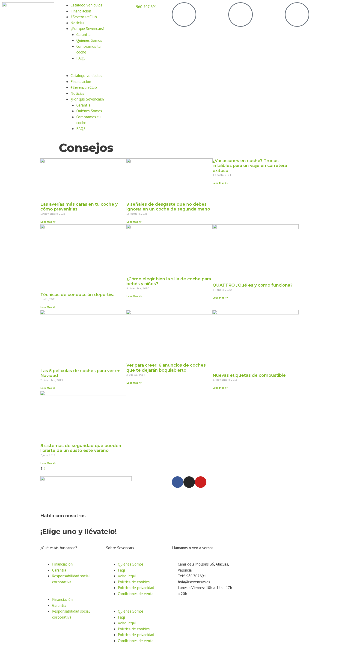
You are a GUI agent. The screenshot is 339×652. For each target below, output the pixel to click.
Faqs (121, 570)
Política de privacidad (136, 587)
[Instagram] (189, 482)
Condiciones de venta (135, 593)
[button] (85, 70)
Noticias (77, 22)
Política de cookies (134, 581)
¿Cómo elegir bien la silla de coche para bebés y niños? (168, 281)
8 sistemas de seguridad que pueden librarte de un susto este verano (80, 448)
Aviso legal (127, 575)
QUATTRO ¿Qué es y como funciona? (252, 285)
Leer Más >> (48, 221)
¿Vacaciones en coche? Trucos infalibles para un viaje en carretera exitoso (250, 165)
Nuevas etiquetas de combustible (249, 375)
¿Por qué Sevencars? (87, 28)
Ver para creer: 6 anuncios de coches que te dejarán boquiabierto (166, 368)
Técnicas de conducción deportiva (77, 294)
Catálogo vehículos (86, 5)
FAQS (81, 58)
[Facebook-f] (177, 482)
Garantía (83, 34)
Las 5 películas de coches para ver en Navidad (80, 373)
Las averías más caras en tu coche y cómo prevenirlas (79, 207)
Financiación (81, 11)
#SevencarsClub (84, 16)
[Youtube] (200, 482)
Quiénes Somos (89, 40)
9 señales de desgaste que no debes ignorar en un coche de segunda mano (168, 207)
